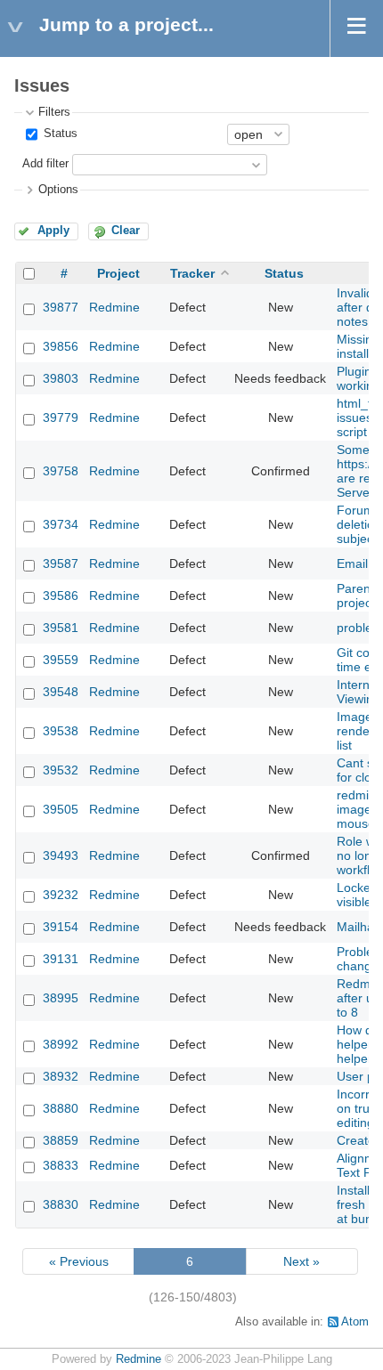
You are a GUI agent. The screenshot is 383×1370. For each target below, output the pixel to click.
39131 (60, 959)
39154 (60, 927)
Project (118, 273)
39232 (60, 895)
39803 (60, 378)
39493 (60, 855)
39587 (60, 563)
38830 (60, 1204)
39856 (60, 346)
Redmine (114, 307)
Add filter (45, 164)
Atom (355, 1322)
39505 (60, 809)
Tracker (192, 273)
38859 (60, 1140)
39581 (60, 627)
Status (58, 133)
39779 (60, 417)
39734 (60, 524)
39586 (60, 595)
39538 (60, 731)
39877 (60, 307)
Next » (301, 1261)
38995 (60, 998)
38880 (60, 1108)
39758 (60, 471)
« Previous (79, 1261)
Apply (53, 230)
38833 (60, 1165)
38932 (60, 1076)
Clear (125, 230)
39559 (60, 660)
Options (58, 189)
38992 (60, 1044)
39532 (60, 770)
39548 (60, 692)
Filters (54, 112)
